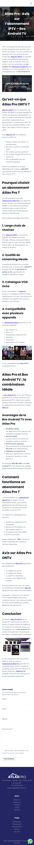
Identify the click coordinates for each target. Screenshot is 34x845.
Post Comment (9, 759)
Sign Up (17, 810)
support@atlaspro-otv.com (17, 788)
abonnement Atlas (11, 323)
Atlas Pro (22, 291)
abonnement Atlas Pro (20, 67)
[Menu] (31, 3)
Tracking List (17, 824)
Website (4, 719)
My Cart (17, 832)
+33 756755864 (17, 785)
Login (17, 807)
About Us (17, 800)
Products (17, 805)
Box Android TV (10, 395)
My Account (17, 822)
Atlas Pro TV (10, 135)
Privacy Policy (17, 827)
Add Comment (7, 729)
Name (4, 699)
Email (4, 709)
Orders (17, 829)
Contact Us (17, 802)
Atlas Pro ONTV (16, 57)
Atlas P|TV (19, 563)
